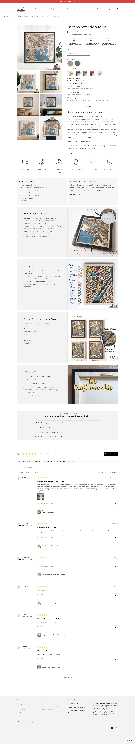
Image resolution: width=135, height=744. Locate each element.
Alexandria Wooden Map (76, 146)
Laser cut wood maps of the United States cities (27, 16)
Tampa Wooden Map (53, 16)
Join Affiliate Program (22, 715)
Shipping (78, 34)
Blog (43, 712)
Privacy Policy (20, 712)
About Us (74, 194)
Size (68, 49)
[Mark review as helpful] (116, 503)
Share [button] (71, 153)
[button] (36, 9)
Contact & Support (47, 709)
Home (6, 16)
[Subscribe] (48, 728)
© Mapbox (67, 739)
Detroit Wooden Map (87, 148)
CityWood (62, 739)
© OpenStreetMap (75, 739)
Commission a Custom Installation (51, 706)
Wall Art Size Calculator (48, 715)
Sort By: (102, 472)
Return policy (20, 706)
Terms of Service (21, 709)
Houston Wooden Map (96, 146)
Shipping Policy (21, 704)
